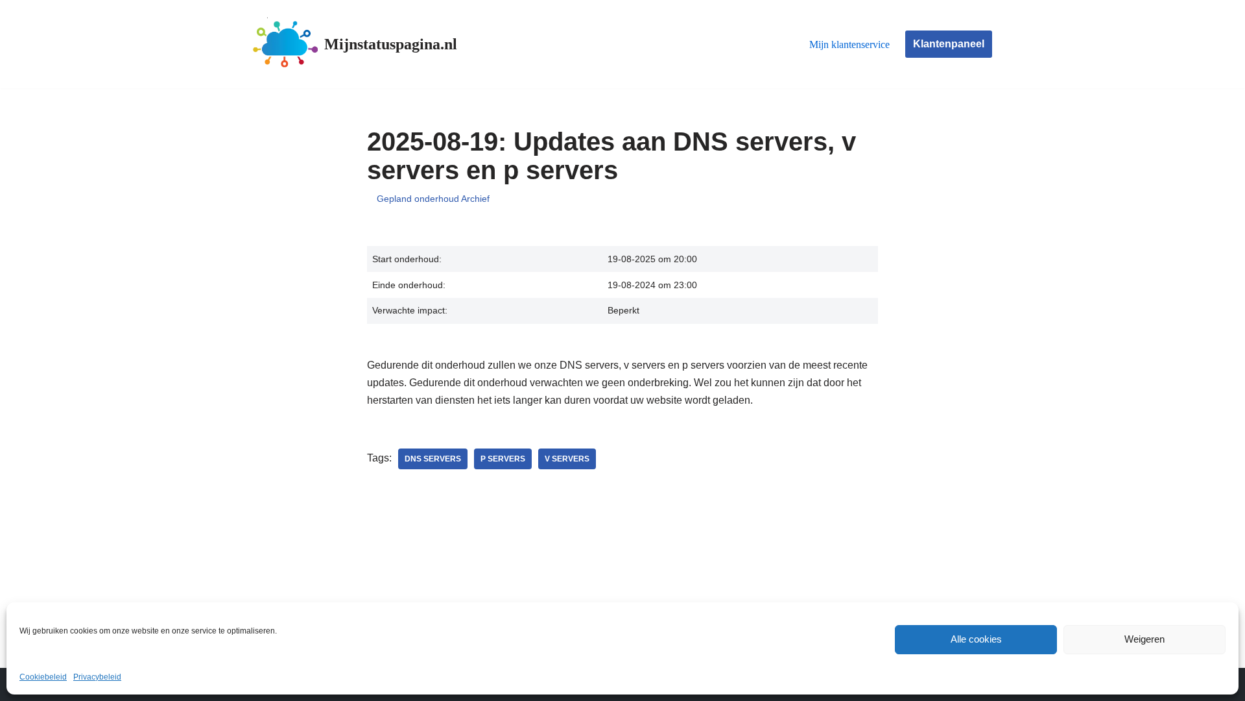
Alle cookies (976, 639)
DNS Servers (433, 458)
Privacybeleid (97, 677)
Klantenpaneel (948, 43)
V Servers (567, 458)
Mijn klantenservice (849, 44)
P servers (502, 458)
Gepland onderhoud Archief (433, 198)
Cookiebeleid (43, 677)
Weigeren (1144, 639)
